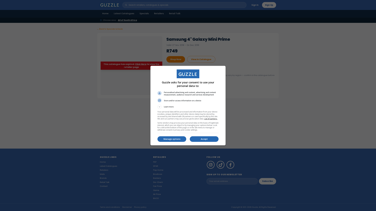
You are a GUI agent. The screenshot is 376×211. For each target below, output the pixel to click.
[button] (188, 107)
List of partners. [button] (210, 119)
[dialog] (188, 105)
